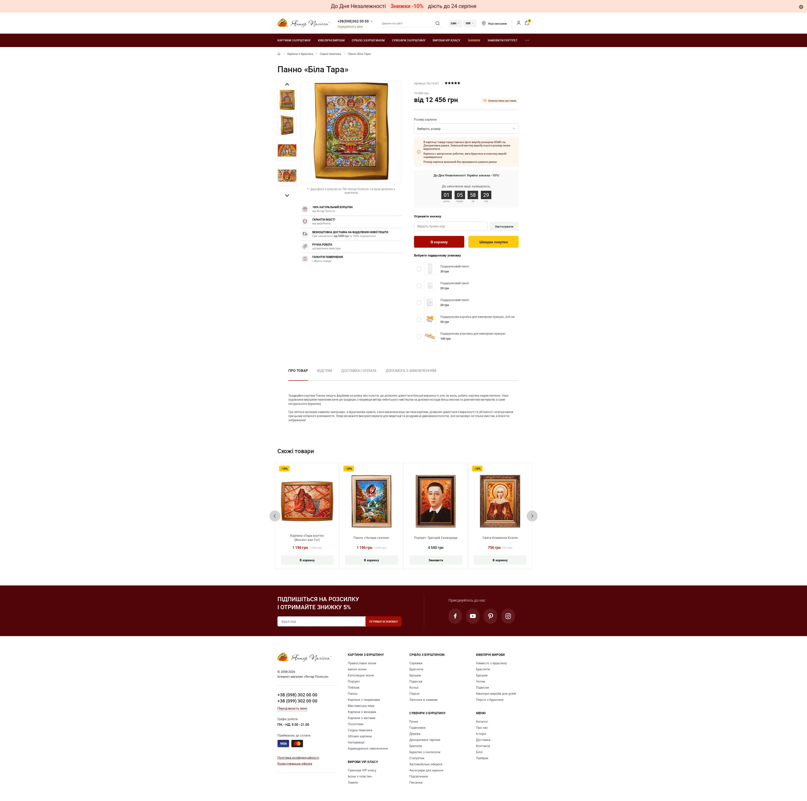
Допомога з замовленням (411, 370)
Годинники (417, 727)
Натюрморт (356, 742)
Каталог (482, 721)
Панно (352, 693)
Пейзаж (353, 687)
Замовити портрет (502, 40)
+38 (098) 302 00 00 (297, 695)
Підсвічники (418, 776)
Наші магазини (497, 23)
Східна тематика (330, 53)
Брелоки (415, 746)
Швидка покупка (493, 242)
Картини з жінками (362, 712)
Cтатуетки (416, 758)
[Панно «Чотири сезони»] (371, 501)
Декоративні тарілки (424, 740)
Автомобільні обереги (425, 764)
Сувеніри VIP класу (362, 770)
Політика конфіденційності (298, 757)
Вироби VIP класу (446, 40)
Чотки (480, 681)
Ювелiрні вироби (331, 40)
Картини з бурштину (294, 40)
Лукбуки (482, 758)
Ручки (413, 721)
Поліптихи (355, 724)
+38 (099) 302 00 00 (297, 701)
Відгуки (324, 370)
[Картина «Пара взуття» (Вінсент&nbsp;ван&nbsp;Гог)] (307, 501)
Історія (481, 733)
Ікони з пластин (360, 776)
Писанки (415, 782)
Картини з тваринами (364, 699)
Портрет (354, 681)
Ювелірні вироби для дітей (496, 693)
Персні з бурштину (490, 699)
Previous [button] (287, 84)
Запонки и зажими (423, 699)
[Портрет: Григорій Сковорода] (436, 501)
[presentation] (274, 515)
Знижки (474, 40)
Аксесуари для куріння (426, 770)
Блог (479, 752)
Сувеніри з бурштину (409, 40)
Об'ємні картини (360, 736)
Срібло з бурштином (368, 40)
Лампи (353, 782)
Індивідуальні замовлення (368, 748)
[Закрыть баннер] (801, 7)
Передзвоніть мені (350, 26)
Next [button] (287, 195)
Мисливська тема (361, 706)
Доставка (483, 740)
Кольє (414, 687)
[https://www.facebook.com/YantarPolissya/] (455, 616)
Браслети (416, 669)
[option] (287, 99)
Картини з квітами (361, 718)
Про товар (298, 370)
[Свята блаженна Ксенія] (500, 501)
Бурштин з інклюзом (424, 752)
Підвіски (415, 681)
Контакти (483, 746)
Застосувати (504, 226)
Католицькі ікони (361, 675)
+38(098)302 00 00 (353, 21)
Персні (414, 693)
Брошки (415, 675)
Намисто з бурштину (491, 663)
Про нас (482, 727)
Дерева (414, 733)
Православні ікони (362, 663)
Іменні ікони (357, 669)
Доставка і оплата (358, 370)
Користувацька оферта (294, 763)
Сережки (415, 663)
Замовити (436, 560)
